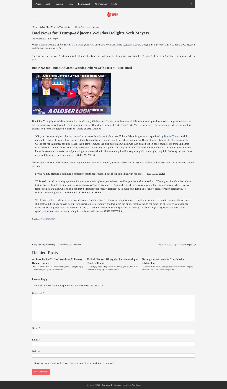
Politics (38, 4)
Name (36, 328)
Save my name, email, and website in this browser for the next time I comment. (74, 363)
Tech (71, 4)
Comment (38, 293)
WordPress (136, 385)
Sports (114, 4)
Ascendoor (118, 385)
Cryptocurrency (101, 4)
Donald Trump (171, 136)
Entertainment (84, 4)
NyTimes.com (48, 218)
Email (36, 339)
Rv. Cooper (53, 39)
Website (36, 351)
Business (59, 4)
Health (47, 4)
